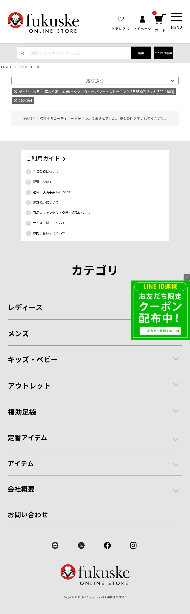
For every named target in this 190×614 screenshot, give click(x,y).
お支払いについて (46, 202)
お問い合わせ (28, 514)
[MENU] (176, 17)
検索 (141, 53)
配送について (42, 181)
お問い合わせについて (49, 233)
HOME (5, 67)
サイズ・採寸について (49, 222)
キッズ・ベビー (33, 359)
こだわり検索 (163, 53)
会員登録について (46, 171)
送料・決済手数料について (52, 192)
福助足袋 (22, 412)
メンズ (18, 333)
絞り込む (95, 80)
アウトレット (29, 385)
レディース (25, 307)
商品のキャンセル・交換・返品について (62, 212)
